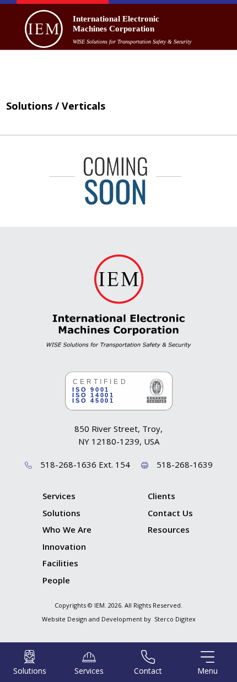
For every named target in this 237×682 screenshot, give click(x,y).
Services (59, 495)
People (56, 580)
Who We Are (66, 529)
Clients (161, 495)
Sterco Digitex (175, 619)
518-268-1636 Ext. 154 (85, 464)
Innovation (64, 546)
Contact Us (170, 512)
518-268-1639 (185, 464)
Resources (169, 529)
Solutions (61, 512)
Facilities (60, 563)
